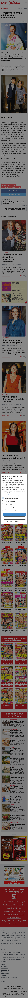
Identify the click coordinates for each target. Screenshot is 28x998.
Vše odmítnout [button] (14, 518)
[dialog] (14, 499)
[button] (14, 495)
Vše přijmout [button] (14, 514)
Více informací (17, 492)
